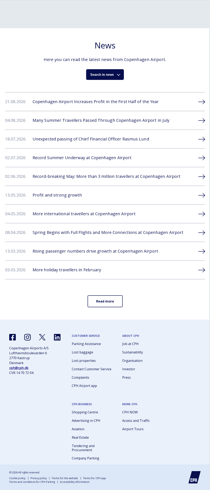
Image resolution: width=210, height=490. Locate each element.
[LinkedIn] (57, 337)
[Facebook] (12, 337)
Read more (105, 301)
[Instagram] (27, 337)
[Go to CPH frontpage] (194, 477)
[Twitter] (42, 337)
